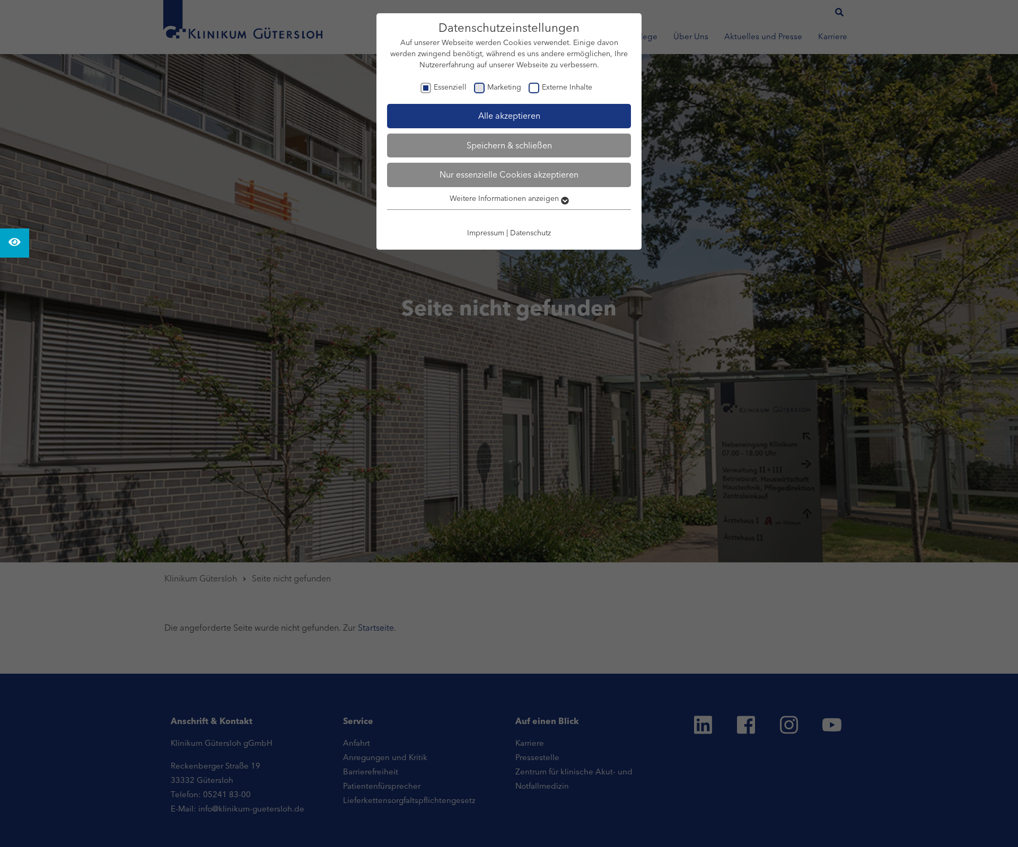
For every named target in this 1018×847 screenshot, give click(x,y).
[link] (14, 243)
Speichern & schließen (509, 145)
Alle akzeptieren (509, 115)
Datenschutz (530, 232)
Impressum (485, 232)
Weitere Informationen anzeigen (505, 198)
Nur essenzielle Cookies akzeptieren (509, 174)
